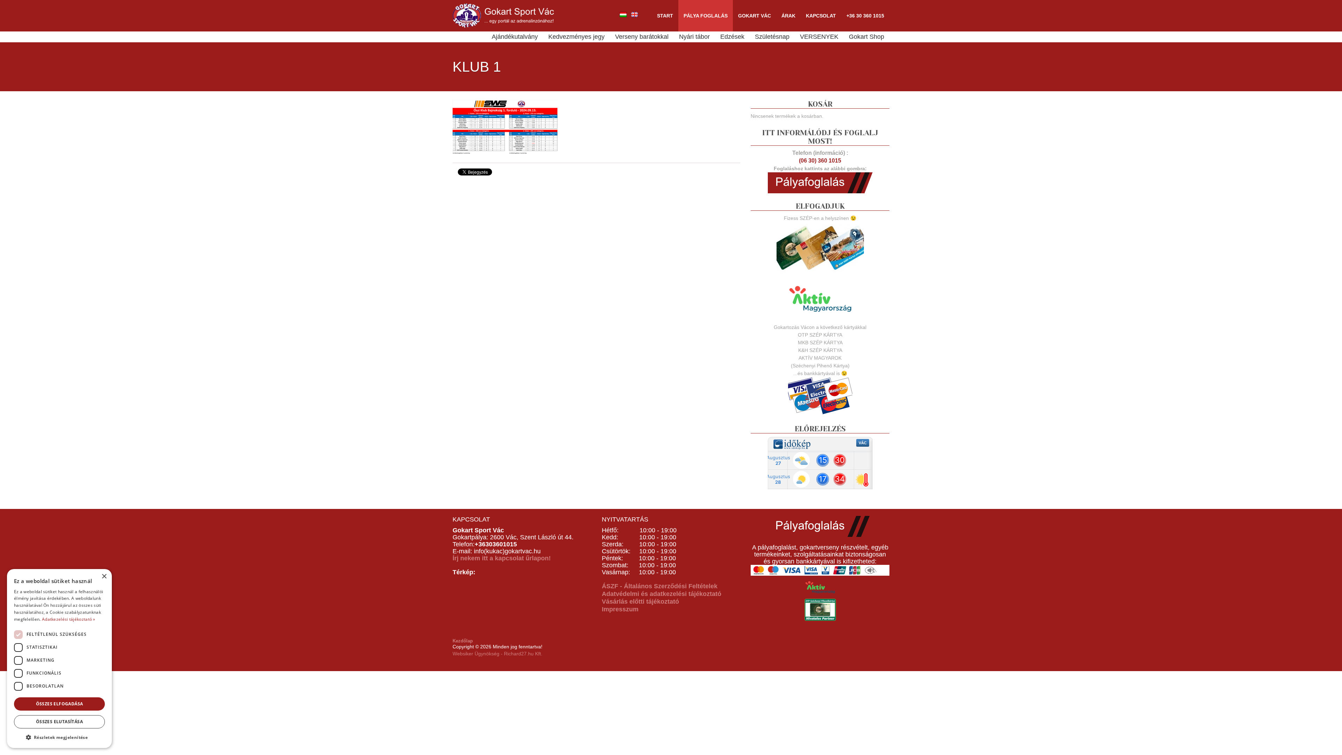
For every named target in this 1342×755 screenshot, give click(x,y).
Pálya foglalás (706, 16)
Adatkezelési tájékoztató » (68, 619)
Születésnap (772, 36)
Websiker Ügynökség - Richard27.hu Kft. (497, 653)
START (665, 16)
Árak (788, 16)
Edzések (732, 36)
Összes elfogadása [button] (59, 704)
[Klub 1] (505, 126)
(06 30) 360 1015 (820, 161)
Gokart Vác (754, 16)
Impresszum (620, 609)
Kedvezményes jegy (576, 36)
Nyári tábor (694, 36)
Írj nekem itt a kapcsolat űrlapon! (502, 558)
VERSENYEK (819, 36)
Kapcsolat (821, 16)
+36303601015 (496, 544)
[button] (59, 737)
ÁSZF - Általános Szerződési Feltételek (659, 586)
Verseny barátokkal (642, 36)
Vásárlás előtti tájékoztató (640, 601)
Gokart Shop (866, 36)
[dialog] (59, 658)
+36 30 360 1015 (865, 16)
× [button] (104, 576)
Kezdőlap (463, 640)
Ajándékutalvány (515, 36)
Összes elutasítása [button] (59, 722)
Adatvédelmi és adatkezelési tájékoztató (661, 593)
